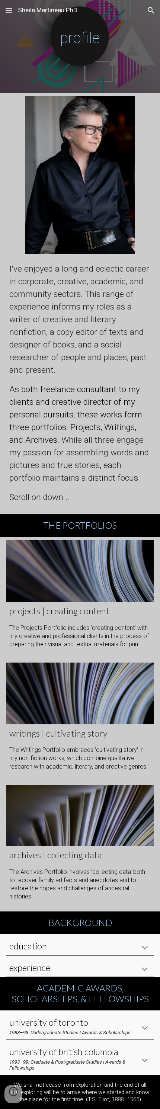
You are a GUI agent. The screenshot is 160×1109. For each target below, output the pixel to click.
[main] (80, 46)
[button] (9, 10)
